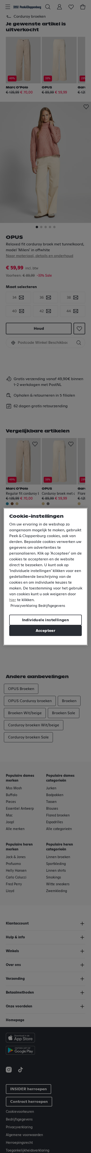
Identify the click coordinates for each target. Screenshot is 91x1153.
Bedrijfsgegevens (51, 606)
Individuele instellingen (45, 620)
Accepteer (46, 631)
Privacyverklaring (23, 606)
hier (12, 600)
